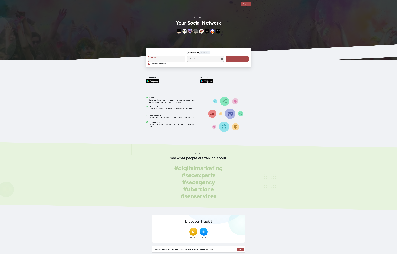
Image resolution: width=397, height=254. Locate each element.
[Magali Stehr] (179, 31)
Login (237, 59)
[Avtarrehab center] (212, 31)
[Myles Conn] (195, 31)
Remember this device (158, 64)
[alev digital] (218, 31)
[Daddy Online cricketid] (201, 31)
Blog (204, 237)
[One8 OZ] (184, 31)
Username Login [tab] (193, 52)
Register (246, 4)
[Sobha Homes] (206, 31)
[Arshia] (190, 31)
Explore (193, 237)
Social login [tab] (205, 52)
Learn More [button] (209, 249)
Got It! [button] (240, 249)
